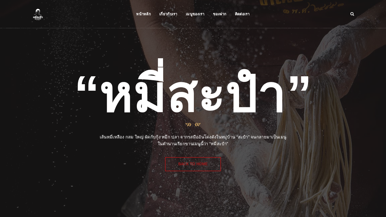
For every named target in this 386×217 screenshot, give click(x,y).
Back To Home (193, 164)
